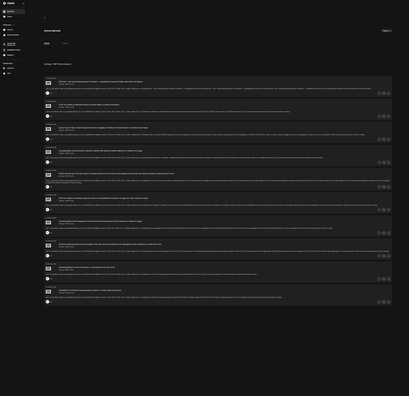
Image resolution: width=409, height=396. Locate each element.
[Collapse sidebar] (23, 3)
